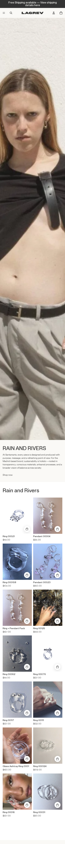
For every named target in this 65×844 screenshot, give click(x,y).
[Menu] (4, 13)
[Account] (53, 13)
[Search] (11, 13)
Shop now (7, 475)
